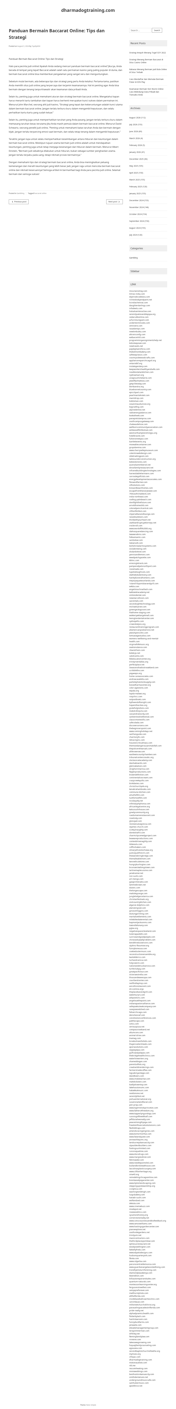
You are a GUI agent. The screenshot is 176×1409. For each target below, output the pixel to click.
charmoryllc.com (137, 737)
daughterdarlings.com (139, 305)
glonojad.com (135, 821)
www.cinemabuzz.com (139, 1206)
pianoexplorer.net (137, 1229)
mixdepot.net (135, 1209)
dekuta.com (134, 1203)
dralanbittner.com (137, 551)
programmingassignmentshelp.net (145, 340)
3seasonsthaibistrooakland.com (143, 667)
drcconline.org (136, 989)
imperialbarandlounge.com (142, 514)
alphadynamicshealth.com (141, 1313)
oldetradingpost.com (138, 456)
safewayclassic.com (138, 354)
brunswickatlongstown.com (142, 867)
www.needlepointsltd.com (141, 1162)
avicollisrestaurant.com (140, 986)
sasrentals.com (136, 601)
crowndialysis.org (137, 624)
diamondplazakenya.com (140, 1272)
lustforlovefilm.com (138, 797)
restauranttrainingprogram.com (144, 627)
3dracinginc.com (137, 740)
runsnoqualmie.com (138, 1151)
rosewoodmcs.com (137, 1212)
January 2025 (135, 193)
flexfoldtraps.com (137, 1128)
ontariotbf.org (135, 363)
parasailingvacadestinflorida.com (144, 1307)
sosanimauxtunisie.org (139, 404)
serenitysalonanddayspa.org (142, 314)
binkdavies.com (136, 783)
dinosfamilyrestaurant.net (141, 467)
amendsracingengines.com (141, 1131)
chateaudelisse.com (138, 424)
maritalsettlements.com (140, 916)
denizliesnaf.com (137, 1015)
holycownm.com (136, 963)
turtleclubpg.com (137, 968)
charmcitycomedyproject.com (142, 835)
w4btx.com (134, 586)
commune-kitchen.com (139, 792)
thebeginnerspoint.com (140, 728)
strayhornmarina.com (139, 769)
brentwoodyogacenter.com (141, 1180)
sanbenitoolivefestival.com (141, 716)
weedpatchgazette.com (140, 557)
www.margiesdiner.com (140, 1157)
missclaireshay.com (138, 291)
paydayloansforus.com (139, 349)
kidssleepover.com (137, 343)
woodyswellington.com (139, 1246)
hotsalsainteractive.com (140, 311)
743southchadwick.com (140, 493)
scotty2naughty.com (138, 829)
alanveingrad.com (137, 908)
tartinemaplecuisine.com (140, 870)
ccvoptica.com (135, 1188)
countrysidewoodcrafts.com (142, 357)
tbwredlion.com (136, 1275)
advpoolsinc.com (137, 997)
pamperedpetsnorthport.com (142, 566)
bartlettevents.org (137, 441)
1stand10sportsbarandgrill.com (143, 583)
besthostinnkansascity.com (141, 1374)
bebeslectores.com (138, 462)
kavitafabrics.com (137, 957)
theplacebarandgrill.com (140, 992)
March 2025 (134, 179)
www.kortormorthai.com (140, 1133)
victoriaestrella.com (138, 974)
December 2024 (136, 200)
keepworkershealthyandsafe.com (144, 369)
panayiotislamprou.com (140, 418)
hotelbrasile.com (137, 435)
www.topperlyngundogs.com (142, 1113)
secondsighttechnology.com (142, 603)
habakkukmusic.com (138, 1090)
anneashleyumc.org (138, 1139)
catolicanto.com (136, 656)
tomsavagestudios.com (139, 635)
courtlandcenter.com (138, 980)
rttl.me (132, 1365)
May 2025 (133, 166)
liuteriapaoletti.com (138, 934)
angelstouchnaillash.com (140, 589)
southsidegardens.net (139, 1232)
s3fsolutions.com (137, 485)
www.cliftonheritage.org (140, 1171)
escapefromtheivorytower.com (143, 490)
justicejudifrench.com (139, 853)
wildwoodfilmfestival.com (140, 430)
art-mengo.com (136, 879)
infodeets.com (135, 308)
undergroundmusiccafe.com (142, 1380)
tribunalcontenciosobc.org (141, 757)
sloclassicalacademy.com (140, 760)
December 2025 (136, 159)
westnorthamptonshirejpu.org (143, 433)
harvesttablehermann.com (141, 473)
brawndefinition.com (138, 774)
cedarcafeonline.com (138, 317)
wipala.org (134, 690)
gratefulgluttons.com (139, 708)
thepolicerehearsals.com (140, 748)
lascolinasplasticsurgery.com (142, 1168)
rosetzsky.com (135, 818)
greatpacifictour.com (138, 971)
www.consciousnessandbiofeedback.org (147, 1220)
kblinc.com (134, 560)
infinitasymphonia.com (139, 803)
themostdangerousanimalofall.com (145, 745)
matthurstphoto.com (138, 1293)
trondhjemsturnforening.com (142, 1270)
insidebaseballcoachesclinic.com (144, 1299)
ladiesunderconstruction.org (142, 459)
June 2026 (133, 131)
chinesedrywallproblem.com (142, 939)
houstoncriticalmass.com (140, 742)
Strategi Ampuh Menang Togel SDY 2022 (147, 52)
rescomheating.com (138, 1368)
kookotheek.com (136, 415)
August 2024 (135, 228)
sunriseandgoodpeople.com (142, 937)
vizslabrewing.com (137, 548)
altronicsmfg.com (137, 334)
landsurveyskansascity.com (141, 1142)
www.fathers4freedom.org (141, 1110)
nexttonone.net (136, 1093)
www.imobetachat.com (139, 1078)
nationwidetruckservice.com (142, 965)
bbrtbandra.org (136, 386)
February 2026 (135, 145)
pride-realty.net (136, 1310)
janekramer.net (136, 873)
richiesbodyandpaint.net (140, 299)
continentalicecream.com (140, 777)
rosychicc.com (135, 696)
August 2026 (135, 117)
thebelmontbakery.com (139, 351)
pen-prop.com (135, 1105)
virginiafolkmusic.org (139, 644)
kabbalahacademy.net (139, 592)
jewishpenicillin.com (138, 632)
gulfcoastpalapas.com (139, 1052)
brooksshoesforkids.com (140, 1041)
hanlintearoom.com (138, 1319)
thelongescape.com (138, 890)
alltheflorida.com (137, 1296)
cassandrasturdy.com (139, 713)
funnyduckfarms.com (139, 1322)
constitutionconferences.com (142, 1018)
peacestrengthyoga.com (140, 1122)
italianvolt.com (136, 543)
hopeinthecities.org (138, 705)
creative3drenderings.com (141, 1067)
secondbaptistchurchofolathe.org (144, 1351)
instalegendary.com (138, 366)
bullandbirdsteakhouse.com (142, 1165)
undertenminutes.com (139, 322)
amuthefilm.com (136, 795)
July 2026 (133, 124)
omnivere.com (135, 325)
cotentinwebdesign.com (140, 453)
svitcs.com (134, 1023)
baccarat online (40, 193)
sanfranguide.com (137, 734)
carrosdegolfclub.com (139, 476)
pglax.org (133, 928)
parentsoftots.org (137, 1064)
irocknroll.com (135, 525)
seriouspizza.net (136, 1026)
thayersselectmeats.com (140, 1044)
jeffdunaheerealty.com (139, 1119)
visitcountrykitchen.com (140, 902)
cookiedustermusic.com (140, 951)
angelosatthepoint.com (140, 1000)
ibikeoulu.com (135, 844)
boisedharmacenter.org (140, 685)
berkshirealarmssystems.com (142, 546)
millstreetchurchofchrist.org (142, 1304)
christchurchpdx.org (138, 786)
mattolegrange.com (138, 893)
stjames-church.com (138, 826)
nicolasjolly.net (136, 800)
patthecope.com (136, 1021)
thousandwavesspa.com (140, 977)
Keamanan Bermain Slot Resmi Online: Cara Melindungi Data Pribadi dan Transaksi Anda (146, 92)
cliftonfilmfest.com (137, 511)
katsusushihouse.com (139, 809)
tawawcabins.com (137, 534)
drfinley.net (134, 1333)
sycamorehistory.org (138, 1215)
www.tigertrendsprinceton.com (143, 1107)
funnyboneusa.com (138, 948)
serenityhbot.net (137, 1096)
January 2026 (135, 152)
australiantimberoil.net (140, 464)
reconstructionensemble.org (142, 954)
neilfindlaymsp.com (138, 983)
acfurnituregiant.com (139, 320)
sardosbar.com (136, 540)
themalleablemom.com (139, 858)
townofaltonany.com (138, 925)
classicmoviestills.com (139, 719)
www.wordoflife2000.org (140, 528)
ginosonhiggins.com (138, 910)
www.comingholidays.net (140, 731)
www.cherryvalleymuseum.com (143, 450)
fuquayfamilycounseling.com (142, 1345)
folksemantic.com (137, 537)
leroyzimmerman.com (139, 1330)
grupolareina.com (137, 447)
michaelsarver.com (137, 606)
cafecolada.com (136, 722)
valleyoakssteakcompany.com (142, 1006)
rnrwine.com (135, 1339)
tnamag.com (135, 1038)
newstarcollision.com (139, 598)
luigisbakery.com (137, 1194)
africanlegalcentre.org (139, 806)
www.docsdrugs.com (138, 1154)
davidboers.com (136, 1076)
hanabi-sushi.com (137, 1197)
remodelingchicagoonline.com (143, 1177)
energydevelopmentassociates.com (145, 479)
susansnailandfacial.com (140, 1102)
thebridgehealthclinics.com (142, 1055)
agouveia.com (135, 1348)
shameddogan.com (138, 1061)
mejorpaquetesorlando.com (142, 580)
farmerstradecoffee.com (140, 1070)
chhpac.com (134, 1356)
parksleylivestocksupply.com (142, 682)
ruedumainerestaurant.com (142, 815)
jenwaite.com (135, 1325)
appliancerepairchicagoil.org (142, 360)
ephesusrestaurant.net (139, 1244)
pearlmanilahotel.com (139, 395)
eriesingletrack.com (138, 563)
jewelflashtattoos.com (139, 380)
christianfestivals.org (139, 899)
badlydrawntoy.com (138, 1084)
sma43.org (134, 1174)
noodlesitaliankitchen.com (141, 372)
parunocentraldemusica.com (142, 1264)
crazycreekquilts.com (139, 780)
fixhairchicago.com (138, 1012)
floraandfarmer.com (138, 482)
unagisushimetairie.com (140, 378)
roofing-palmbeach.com (140, 499)
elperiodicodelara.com (139, 296)
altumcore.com (136, 1032)
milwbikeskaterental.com (140, 919)
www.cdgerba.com (137, 1261)
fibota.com (134, 1258)
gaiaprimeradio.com (138, 881)
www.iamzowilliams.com (140, 1223)
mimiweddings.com (138, 1371)
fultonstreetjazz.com (138, 438)
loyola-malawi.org (137, 693)
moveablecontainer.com (140, 444)
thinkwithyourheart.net (140, 519)
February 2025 (135, 186)
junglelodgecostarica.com (141, 896)
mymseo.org (135, 1354)
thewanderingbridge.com (141, 855)
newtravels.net (136, 346)
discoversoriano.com (138, 725)
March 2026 (134, 138)
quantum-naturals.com (140, 1281)
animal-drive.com (137, 1035)
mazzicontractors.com (139, 1238)
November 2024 (136, 207)
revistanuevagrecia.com (140, 824)
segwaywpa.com (136, 1049)
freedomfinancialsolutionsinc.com (144, 1125)
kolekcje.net (134, 653)
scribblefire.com (136, 670)
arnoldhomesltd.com (138, 505)
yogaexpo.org (135, 673)
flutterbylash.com (137, 1316)
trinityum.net (135, 1235)
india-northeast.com (138, 496)
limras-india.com (137, 294)
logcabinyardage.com (139, 1073)
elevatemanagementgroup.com (143, 1328)
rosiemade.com (136, 569)
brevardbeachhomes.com (141, 488)
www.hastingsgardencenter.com (144, 1226)
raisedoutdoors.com (138, 517)
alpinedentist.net (137, 409)
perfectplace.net (136, 664)
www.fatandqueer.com (139, 1136)
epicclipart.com (136, 392)
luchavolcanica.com (138, 960)
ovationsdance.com (138, 647)
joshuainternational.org (140, 1099)
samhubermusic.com (139, 1383)
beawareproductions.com (141, 838)
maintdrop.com (136, 398)
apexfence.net (135, 1385)
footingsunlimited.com (139, 1148)
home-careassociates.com (141, 676)
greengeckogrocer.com (139, 609)
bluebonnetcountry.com (140, 389)
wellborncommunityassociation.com (145, 427)
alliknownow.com (137, 751)
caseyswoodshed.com (139, 1009)
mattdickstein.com (137, 1081)
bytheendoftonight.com (140, 702)
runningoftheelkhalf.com (140, 1116)
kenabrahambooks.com (140, 789)
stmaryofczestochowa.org (141, 850)
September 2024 (136, 221)
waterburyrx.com (137, 994)
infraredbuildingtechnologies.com (145, 470)
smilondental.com (137, 595)
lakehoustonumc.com (139, 1087)
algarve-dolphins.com (139, 905)
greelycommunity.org (139, 812)
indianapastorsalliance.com (142, 1003)
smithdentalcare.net (138, 1377)
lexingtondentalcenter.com (141, 618)
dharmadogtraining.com (88, 10)
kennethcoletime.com (139, 861)
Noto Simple (91, 1405)
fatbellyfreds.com (137, 1249)
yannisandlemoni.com (139, 554)
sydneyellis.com (136, 621)
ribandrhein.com (137, 650)
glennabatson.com (137, 766)
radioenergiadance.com (140, 412)
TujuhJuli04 (36, 46)
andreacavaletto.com (138, 679)
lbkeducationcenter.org (140, 658)
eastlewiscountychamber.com (142, 754)
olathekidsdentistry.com (140, 574)
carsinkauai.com (136, 1301)
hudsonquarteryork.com (140, 1255)
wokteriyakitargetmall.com (141, 615)
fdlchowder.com (136, 1160)
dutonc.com (134, 887)
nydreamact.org (136, 375)
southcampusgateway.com (141, 421)
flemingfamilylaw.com (139, 1336)
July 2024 (133, 235)
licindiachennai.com (138, 302)
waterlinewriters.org (138, 1058)
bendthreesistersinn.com (140, 942)
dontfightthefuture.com (140, 502)
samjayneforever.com (139, 1290)
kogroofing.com (136, 406)
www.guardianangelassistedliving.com (147, 1267)
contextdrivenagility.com (140, 841)
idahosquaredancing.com (141, 531)
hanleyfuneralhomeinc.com (142, 577)
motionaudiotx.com (138, 1362)
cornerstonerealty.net (139, 1217)
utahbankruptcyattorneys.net (142, 522)
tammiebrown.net (137, 884)
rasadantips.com (137, 328)
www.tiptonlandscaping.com (142, 1183)
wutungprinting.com (138, 913)
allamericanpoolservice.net (141, 630)
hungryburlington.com (139, 864)
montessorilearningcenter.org (143, 1284)
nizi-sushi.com (136, 876)
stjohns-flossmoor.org (139, 945)
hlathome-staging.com (139, 612)
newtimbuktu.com (137, 331)
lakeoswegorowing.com (140, 1342)
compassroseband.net (139, 1029)
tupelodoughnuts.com (139, 572)
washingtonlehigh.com (139, 1191)
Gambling (20, 193)
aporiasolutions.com (138, 1047)
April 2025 (133, 172)
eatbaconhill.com (137, 337)
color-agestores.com (138, 687)
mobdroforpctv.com (138, 711)
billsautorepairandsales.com (142, 1278)
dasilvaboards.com (138, 763)
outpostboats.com (137, 699)
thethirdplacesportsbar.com (142, 1241)
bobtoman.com (136, 401)
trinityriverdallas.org (138, 661)
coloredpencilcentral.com (141, 508)
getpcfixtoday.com (137, 383)
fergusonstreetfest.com (140, 1287)
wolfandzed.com (136, 1200)
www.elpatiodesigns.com (140, 1252)
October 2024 (135, 214)
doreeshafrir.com (137, 832)
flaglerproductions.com (140, 771)
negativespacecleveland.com (142, 931)
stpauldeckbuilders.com (140, 1145)
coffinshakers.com (137, 847)
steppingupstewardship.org (142, 1186)
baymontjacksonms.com (140, 922)
